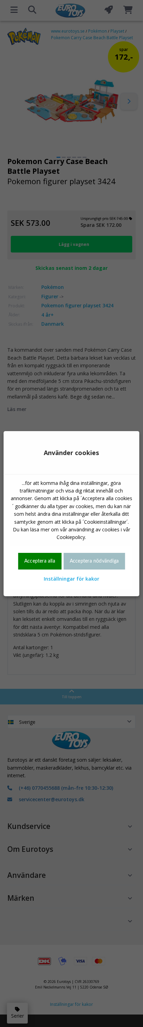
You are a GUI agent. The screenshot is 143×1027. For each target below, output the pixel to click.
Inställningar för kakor (71, 578)
